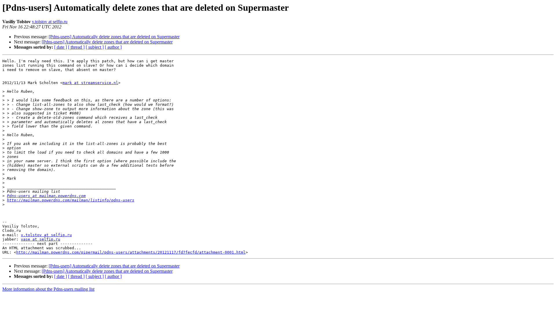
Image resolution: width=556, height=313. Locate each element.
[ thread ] (76, 47)
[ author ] (113, 47)
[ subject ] (95, 47)
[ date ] (60, 47)
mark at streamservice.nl (90, 83)
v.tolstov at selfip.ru (49, 21)
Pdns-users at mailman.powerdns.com (46, 196)
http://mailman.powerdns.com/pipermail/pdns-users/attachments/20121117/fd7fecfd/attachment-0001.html (131, 252)
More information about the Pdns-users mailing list (48, 289)
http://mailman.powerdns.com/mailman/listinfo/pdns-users (70, 200)
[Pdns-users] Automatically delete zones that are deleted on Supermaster (114, 36)
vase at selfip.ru (40, 239)
